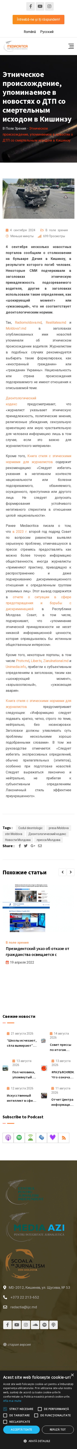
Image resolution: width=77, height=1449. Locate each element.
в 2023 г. (19, 532)
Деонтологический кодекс (47, 834)
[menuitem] (30, 32)
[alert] (38, 1410)
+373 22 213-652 (24, 1297)
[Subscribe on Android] (30, 1138)
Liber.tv (36, 661)
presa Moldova (59, 828)
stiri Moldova (13, 834)
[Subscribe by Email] (41, 1138)
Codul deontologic (30, 828)
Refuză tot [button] (58, 1429)
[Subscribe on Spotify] (19, 1138)
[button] (62, 872)
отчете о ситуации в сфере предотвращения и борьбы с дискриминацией (38, 603)
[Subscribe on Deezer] (52, 1138)
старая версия (19, 1345)
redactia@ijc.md (23, 1307)
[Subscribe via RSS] (63, 1138)
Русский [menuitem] (46, 32)
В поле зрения (57, 230)
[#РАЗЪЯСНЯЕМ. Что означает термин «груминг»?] (44, 1068)
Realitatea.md (56, 322)
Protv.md (22, 661)
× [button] (72, 1375)
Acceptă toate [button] (21, 1429)
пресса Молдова (48, 840)
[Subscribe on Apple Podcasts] (8, 1138)
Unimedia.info (16, 667)
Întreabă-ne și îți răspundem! (38, 19)
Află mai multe (12, 1401)
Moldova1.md (16, 328)
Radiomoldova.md (28, 322)
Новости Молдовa (18, 840)
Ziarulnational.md (55, 661)
